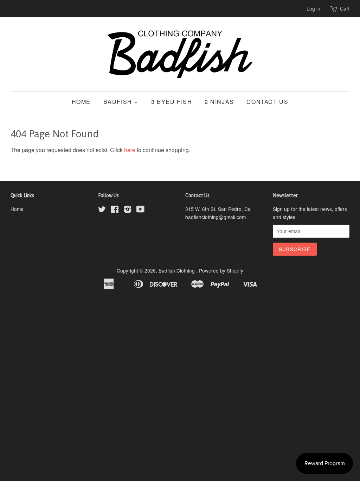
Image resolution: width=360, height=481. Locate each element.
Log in (313, 8)
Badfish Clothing (177, 270)
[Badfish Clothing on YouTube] (140, 210)
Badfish (118, 102)
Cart (344, 8)
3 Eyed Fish (171, 102)
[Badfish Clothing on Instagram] (127, 210)
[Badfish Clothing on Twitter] (102, 210)
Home (81, 102)
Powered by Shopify (221, 270)
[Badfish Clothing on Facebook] (115, 210)
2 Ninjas (219, 102)
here (129, 150)
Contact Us (267, 102)
